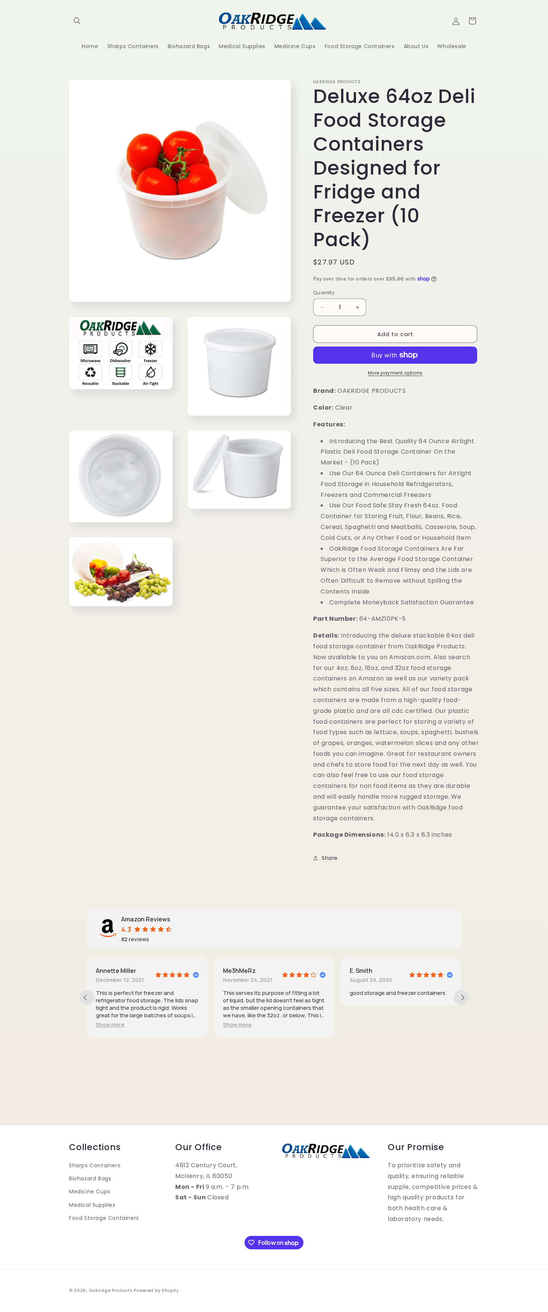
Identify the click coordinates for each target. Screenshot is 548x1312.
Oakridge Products (111, 1290)
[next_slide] (461, 997)
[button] (77, 21)
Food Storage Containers (104, 1218)
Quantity (323, 292)
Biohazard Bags (90, 1178)
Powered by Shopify (156, 1290)
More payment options (395, 373)
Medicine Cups (89, 1191)
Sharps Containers (94, 1165)
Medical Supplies (92, 1205)
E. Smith (361, 971)
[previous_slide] (86, 997)
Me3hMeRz (239, 971)
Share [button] (330, 858)
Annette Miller (116, 971)
